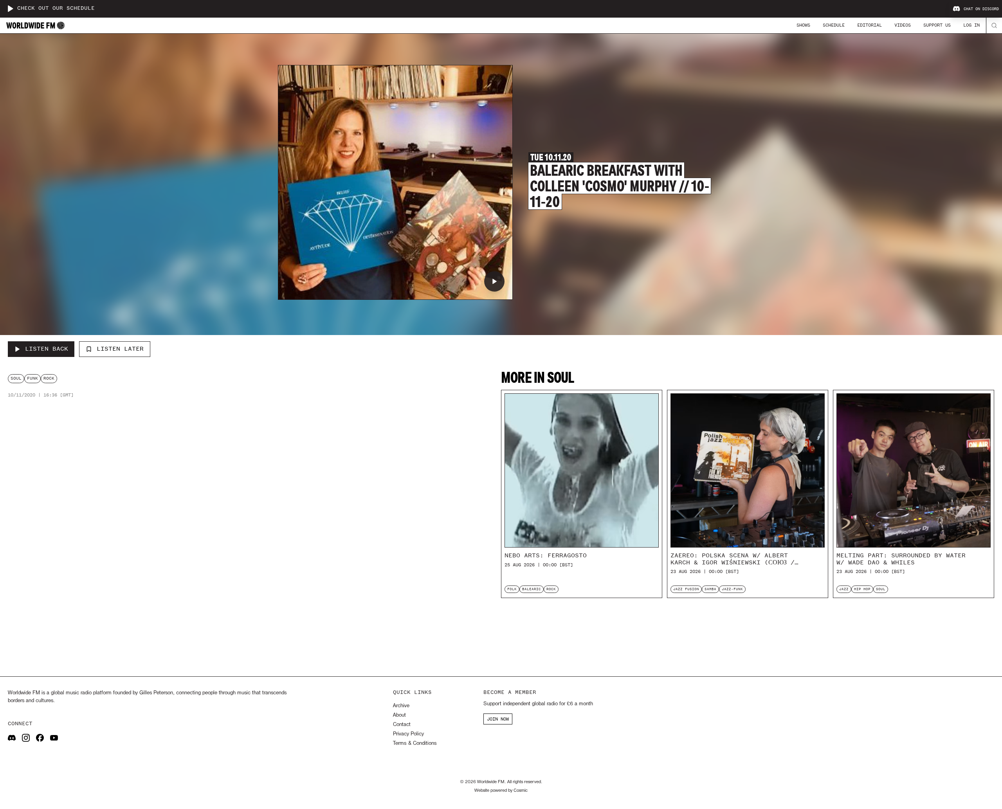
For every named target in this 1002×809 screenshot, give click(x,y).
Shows (803, 25)
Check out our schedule (56, 8)
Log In (971, 25)
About (399, 715)
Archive (401, 706)
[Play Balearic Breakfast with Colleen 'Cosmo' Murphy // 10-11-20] (494, 281)
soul (16, 378)
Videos (902, 25)
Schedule (834, 25)
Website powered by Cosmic (501, 791)
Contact (402, 725)
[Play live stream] (10, 9)
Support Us (937, 25)
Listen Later (120, 348)
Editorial (869, 25)
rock (48, 378)
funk (32, 378)
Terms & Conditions (414, 743)
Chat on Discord (981, 9)
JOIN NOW (498, 719)
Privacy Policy (408, 734)
